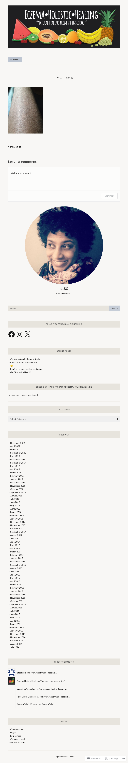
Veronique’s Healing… (26, 689)
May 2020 (15, 456)
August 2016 (16, 568)
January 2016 (16, 591)
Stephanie (21, 672)
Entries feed (15, 736)
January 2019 (16, 479)
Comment (109, 195)
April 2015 (15, 621)
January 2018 (16, 519)
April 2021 (15, 446)
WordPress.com (17, 742)
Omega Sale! (48, 704)
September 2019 (18, 463)
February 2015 (17, 627)
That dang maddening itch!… (53, 681)
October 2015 (17, 601)
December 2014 (17, 634)
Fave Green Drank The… (28, 696)
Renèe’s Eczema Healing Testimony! (26, 369)
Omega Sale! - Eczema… (28, 704)
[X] (27, 334)
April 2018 (15, 509)
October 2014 (17, 640)
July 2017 (14, 538)
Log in (13, 732)
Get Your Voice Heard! (20, 372)
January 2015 (16, 630)
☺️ (11, 365)
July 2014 (14, 647)
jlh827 (64, 288)
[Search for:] (64, 308)
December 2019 (17, 459)
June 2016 (15, 574)
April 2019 (15, 469)
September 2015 (18, 604)
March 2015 (16, 624)
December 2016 (17, 561)
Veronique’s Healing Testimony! (53, 689)
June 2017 (15, 542)
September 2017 (18, 532)
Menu (16, 59)
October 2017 (17, 528)
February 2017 (17, 555)
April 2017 (15, 548)
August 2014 (16, 644)
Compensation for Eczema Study (25, 359)
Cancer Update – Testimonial (23, 362)
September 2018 (18, 492)
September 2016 (18, 565)
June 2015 (15, 614)
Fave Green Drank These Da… (43, 672)
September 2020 (18, 453)
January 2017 (16, 558)
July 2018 (14, 499)
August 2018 (16, 495)
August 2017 (16, 535)
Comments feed (17, 739)
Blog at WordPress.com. (64, 757)
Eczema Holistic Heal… (27, 681)
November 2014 (17, 637)
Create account (17, 729)
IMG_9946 (15, 146)
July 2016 (14, 571)
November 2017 (17, 525)
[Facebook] (11, 334)
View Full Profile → (64, 293)
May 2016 (15, 578)
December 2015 (17, 594)
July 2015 (14, 611)
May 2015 (15, 617)
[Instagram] (19, 334)
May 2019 (15, 466)
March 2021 (16, 449)
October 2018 (17, 489)
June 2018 (15, 502)
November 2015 (17, 598)
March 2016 (16, 584)
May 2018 (15, 505)
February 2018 (17, 515)
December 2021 (17, 443)
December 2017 (17, 522)
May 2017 (15, 545)
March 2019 (16, 472)
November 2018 (17, 486)
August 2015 (16, 607)
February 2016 (17, 588)
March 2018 (16, 512)
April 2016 (15, 581)
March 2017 (16, 551)
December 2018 (17, 482)
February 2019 (17, 476)
